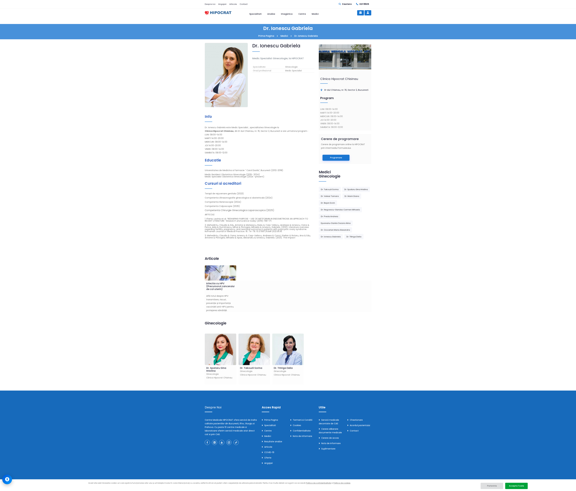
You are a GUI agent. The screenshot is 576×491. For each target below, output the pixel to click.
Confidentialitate (302, 430)
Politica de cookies (341, 483)
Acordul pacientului (360, 425)
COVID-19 (269, 452)
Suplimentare (328, 448)
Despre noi (210, 4)
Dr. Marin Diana (352, 196)
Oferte (267, 457)
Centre (302, 13)
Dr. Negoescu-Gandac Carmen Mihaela (340, 209)
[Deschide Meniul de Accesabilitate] (7, 479)
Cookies (297, 425)
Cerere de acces (330, 437)
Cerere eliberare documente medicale (330, 430)
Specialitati (255, 13)
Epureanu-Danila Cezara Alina (336, 223)
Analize (271, 13)
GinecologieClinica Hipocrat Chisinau (219, 372)
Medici (315, 13)
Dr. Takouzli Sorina (330, 189)
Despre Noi (213, 407)
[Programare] (360, 12)
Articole (233, 4)
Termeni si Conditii (302, 419)
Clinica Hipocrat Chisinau (339, 79)
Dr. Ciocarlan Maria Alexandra (335, 229)
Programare (336, 157)
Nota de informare (302, 436)
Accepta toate (516, 485)
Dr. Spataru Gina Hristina (356, 189)
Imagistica (286, 13)
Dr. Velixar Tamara (330, 196)
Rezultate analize (273, 441)
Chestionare (356, 419)
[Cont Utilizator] (367, 12)
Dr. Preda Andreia (329, 216)
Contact (244, 4)
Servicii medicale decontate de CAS (329, 421)
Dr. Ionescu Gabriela (331, 236)
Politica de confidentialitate (318, 483)
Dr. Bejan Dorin (328, 202)
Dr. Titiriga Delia (353, 236)
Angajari (222, 4)
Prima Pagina (266, 35)
